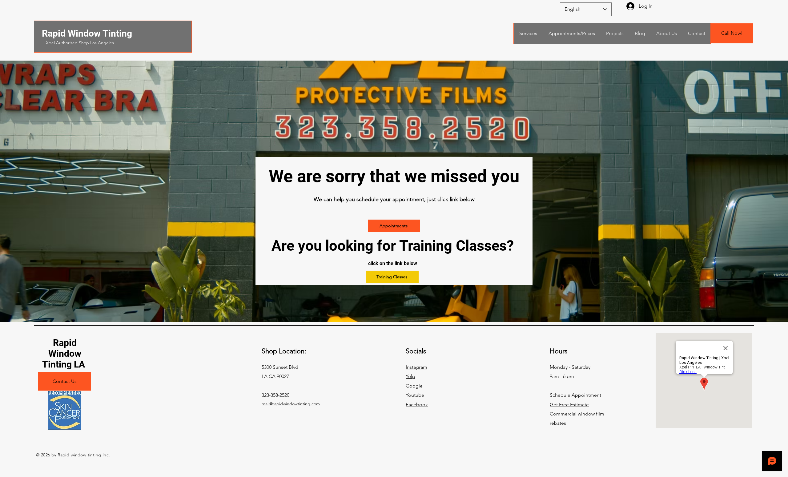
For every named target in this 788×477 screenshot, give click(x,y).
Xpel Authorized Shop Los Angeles (80, 43)
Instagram (416, 367)
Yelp (410, 376)
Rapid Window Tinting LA (64, 353)
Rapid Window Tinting (87, 33)
